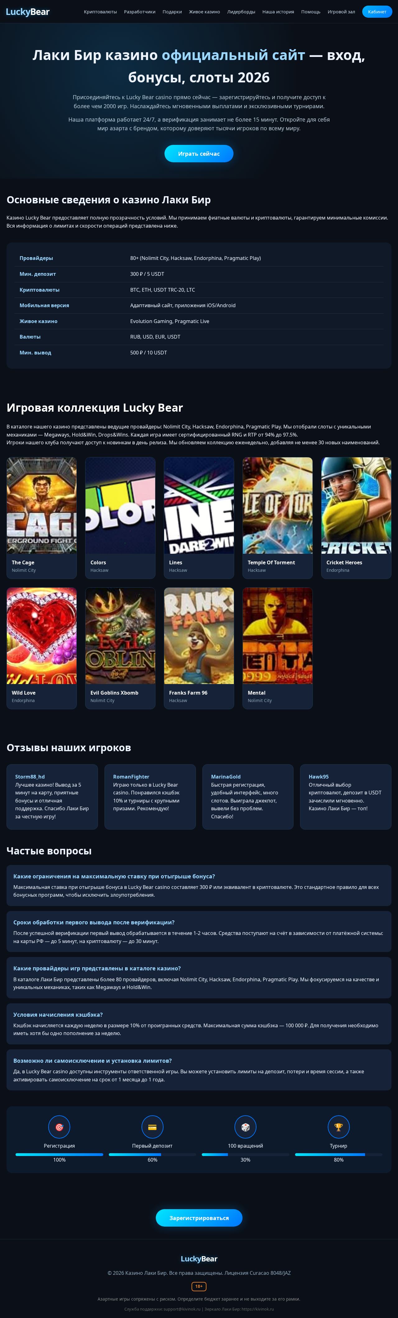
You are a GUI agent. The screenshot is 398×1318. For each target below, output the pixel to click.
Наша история (278, 12)
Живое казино (204, 12)
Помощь (311, 12)
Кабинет (377, 12)
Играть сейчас (199, 153)
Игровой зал (341, 12)
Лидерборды (241, 12)
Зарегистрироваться (199, 1218)
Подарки (172, 12)
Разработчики (139, 12)
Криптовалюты (100, 12)
